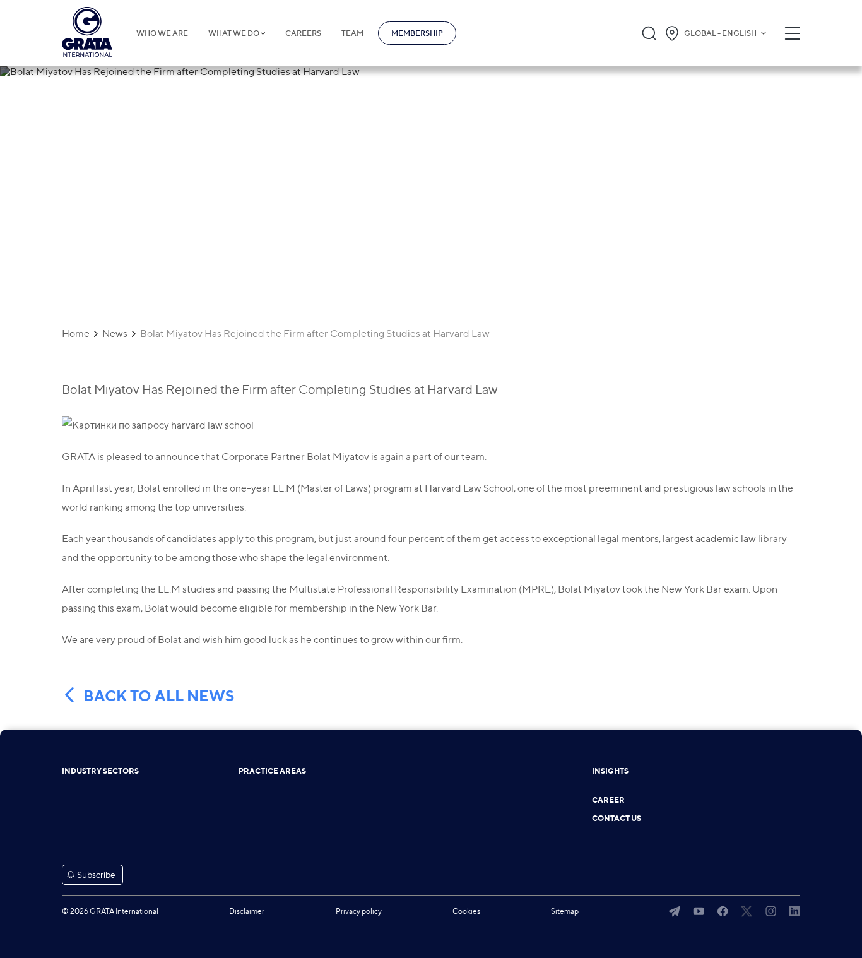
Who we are (162, 33)
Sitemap (565, 911)
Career (608, 800)
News (114, 334)
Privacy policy (359, 911)
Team (352, 33)
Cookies (466, 911)
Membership (417, 33)
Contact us (616, 818)
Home (76, 334)
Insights (610, 771)
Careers (303, 33)
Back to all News (158, 696)
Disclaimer (246, 911)
